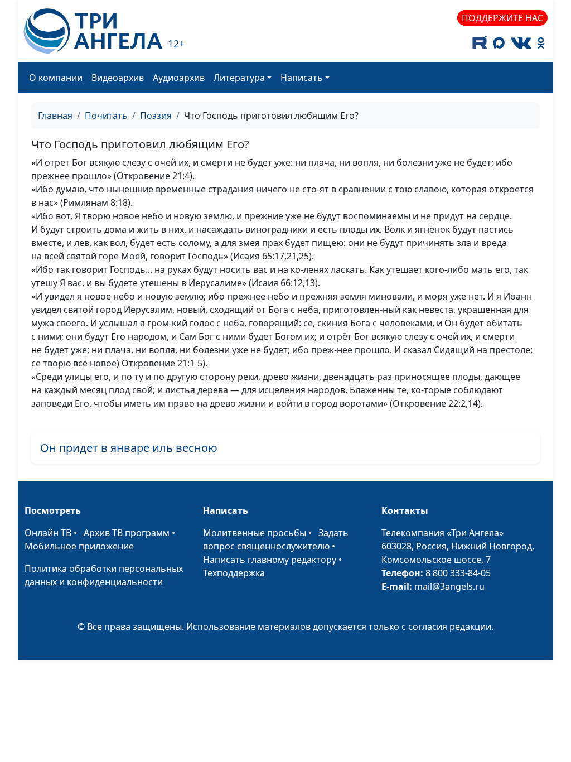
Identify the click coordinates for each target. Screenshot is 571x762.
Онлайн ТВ (48, 533)
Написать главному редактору (269, 559)
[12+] (92, 31)
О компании (56, 77)
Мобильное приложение (79, 546)
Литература (239, 77)
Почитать (106, 115)
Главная (55, 115)
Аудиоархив (179, 77)
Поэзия (156, 115)
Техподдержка (234, 573)
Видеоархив (117, 77)
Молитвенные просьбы (254, 533)
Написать (301, 77)
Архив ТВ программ (127, 533)
